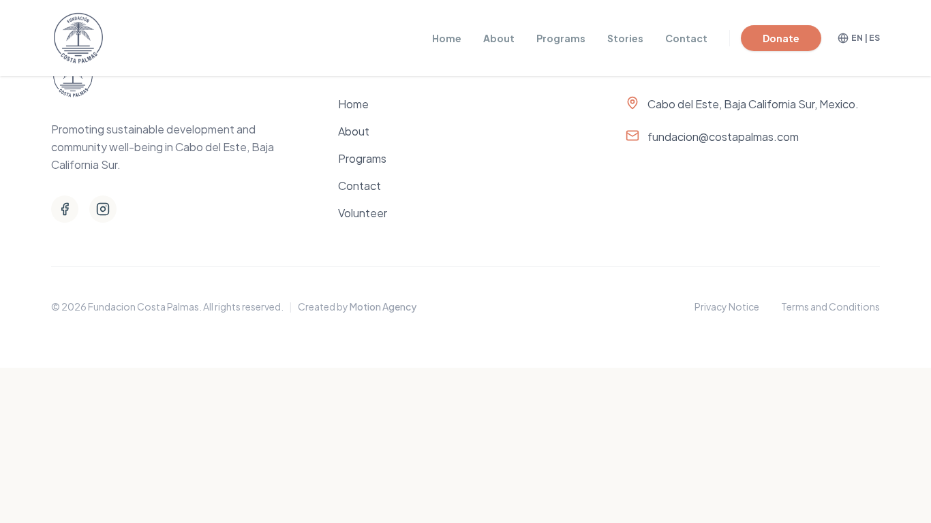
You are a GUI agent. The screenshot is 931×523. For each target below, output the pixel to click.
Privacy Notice (727, 306)
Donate (781, 38)
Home (446, 38)
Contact (686, 38)
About (499, 38)
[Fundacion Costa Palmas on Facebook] (64, 209)
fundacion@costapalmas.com (723, 136)
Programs (560, 38)
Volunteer (362, 213)
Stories (625, 38)
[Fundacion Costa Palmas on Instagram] (103, 209)
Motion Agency (383, 306)
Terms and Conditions (830, 306)
